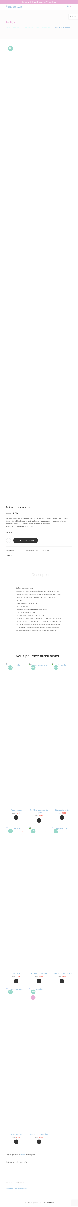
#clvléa (22, 1154)
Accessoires (46, 27)
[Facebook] (26, 555)
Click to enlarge (69, 47)
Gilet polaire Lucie (62, 810)
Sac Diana (16, 973)
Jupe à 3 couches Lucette (62, 973)
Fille (37, 27)
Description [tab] (40, 575)
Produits (16, 27)
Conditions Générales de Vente (16, 1189)
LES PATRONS (27, 27)
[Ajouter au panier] (16, 817)
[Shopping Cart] (66, 7)
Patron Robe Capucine (39, 1134)
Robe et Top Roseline (39, 973)
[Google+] (33, 555)
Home (8, 27)
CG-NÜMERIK (48, 1202)
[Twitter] (29, 555)
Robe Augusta (16, 810)
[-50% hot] (39, 989)
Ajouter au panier (26, 540)
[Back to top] (72, 1201)
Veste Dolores (16, 1134)
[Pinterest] (36, 555)
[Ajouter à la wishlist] (8, 540)
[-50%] (16, 665)
